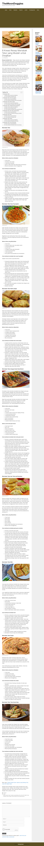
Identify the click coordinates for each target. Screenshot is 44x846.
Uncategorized (32, 10)
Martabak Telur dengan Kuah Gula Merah (12, 105)
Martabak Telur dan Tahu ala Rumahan (11, 110)
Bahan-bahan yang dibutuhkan (10, 99)
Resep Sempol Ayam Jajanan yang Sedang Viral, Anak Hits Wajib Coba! (16, 795)
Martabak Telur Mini (8, 114)
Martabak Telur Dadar (7, 118)
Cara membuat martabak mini (11, 117)
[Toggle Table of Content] (21, 92)
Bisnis (38, 10)
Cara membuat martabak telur (10, 96)
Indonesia (15, 10)
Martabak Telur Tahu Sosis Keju (10, 122)
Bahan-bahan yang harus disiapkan (11, 95)
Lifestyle (4, 792)
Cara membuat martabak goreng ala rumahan (14, 113)
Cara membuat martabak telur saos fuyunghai (13, 100)
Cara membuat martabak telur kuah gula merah (14, 109)
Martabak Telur (6, 93)
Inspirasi (20, 10)
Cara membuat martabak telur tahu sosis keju (13, 124)
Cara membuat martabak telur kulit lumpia (13, 104)
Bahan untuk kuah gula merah (11, 108)
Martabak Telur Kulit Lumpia (9, 101)
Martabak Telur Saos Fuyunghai (10, 97)
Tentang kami (21, 844)
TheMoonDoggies (12, 3)
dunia (10, 10)
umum (6, 10)
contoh (26, 10)
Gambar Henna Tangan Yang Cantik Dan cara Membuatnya (13, 796)
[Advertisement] (22, 19)
